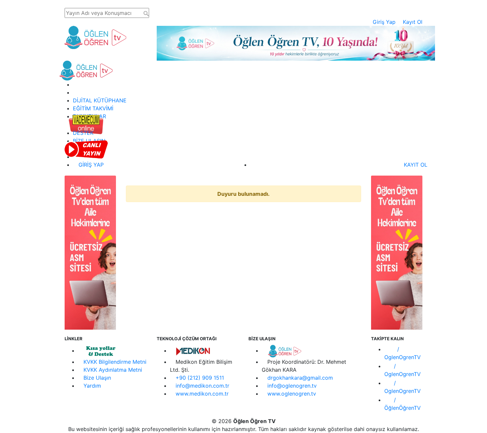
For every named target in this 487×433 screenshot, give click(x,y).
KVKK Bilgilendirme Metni (114, 361)
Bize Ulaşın (97, 377)
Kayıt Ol (412, 22)
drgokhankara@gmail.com (300, 377)
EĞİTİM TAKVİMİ (93, 108)
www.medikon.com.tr (202, 393)
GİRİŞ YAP (90, 164)
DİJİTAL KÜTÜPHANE (100, 100)
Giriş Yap (384, 22)
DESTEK (83, 133)
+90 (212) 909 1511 (200, 377)
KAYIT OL (414, 164)
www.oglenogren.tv (291, 393)
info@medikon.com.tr (202, 385)
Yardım (92, 385)
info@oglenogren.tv (292, 385)
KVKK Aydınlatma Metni (112, 369)
